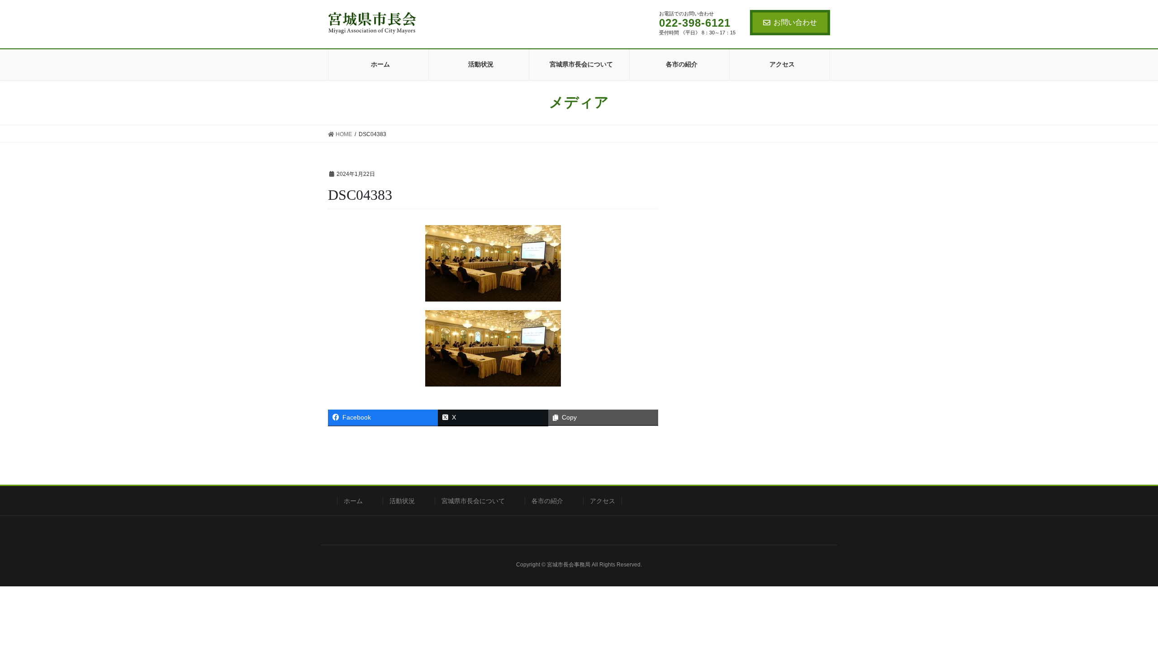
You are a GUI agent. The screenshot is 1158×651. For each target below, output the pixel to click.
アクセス (602, 501)
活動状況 (402, 501)
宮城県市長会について (473, 501)
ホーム (353, 501)
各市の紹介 (547, 501)
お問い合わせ (795, 22)
